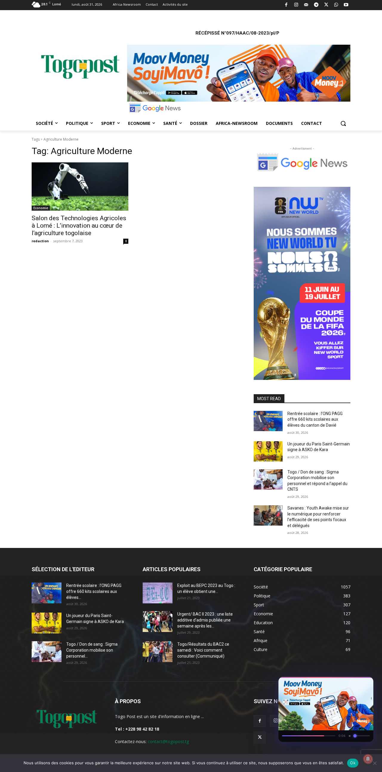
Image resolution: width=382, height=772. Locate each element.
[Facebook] (286, 5)
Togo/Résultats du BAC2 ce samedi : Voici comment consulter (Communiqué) (203, 650)
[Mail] (306, 5)
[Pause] (344, 683)
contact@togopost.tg (168, 741)
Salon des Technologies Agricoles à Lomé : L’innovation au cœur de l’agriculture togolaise (79, 226)
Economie (40, 208)
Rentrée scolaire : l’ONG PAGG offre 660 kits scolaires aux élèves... (93, 591)
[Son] (355, 683)
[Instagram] (296, 5)
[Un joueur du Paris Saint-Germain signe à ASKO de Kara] (268, 451)
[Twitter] (326, 5)
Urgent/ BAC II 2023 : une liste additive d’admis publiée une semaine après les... (205, 620)
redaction (40, 241)
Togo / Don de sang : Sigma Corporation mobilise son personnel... (92, 650)
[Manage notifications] (368, 759)
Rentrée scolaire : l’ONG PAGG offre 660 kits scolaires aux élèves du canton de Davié (315, 419)
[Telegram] (316, 5)
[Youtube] (346, 5)
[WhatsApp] (336, 5)
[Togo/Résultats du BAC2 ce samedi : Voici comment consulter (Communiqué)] (157, 651)
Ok (352, 762)
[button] (343, 123)
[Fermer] (365, 683)
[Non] (375, 763)
